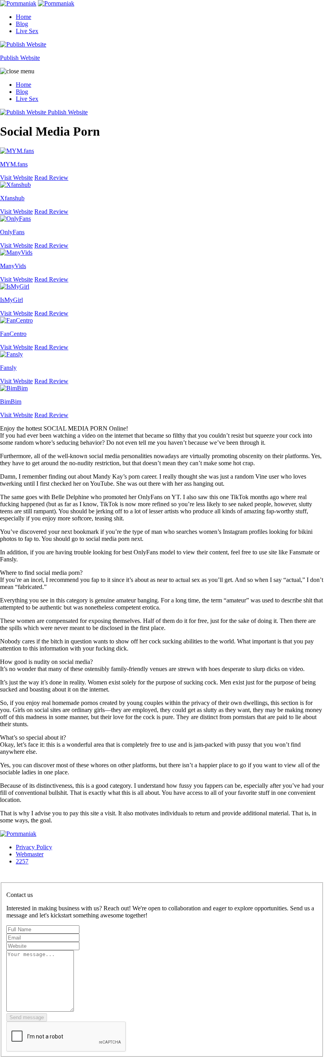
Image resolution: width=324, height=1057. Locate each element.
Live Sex (27, 31)
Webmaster (29, 854)
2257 (22, 861)
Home (23, 16)
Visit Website (16, 177)
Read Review (51, 177)
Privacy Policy (34, 847)
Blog (22, 24)
